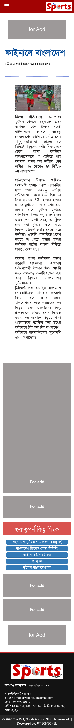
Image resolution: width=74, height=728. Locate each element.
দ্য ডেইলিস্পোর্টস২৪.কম (18, 694)
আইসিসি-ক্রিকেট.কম (37, 554)
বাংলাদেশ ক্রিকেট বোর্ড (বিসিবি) (37, 548)
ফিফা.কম (37, 561)
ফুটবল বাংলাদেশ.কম (37, 567)
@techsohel (47, 724)
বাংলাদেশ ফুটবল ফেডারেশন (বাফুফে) (37, 542)
